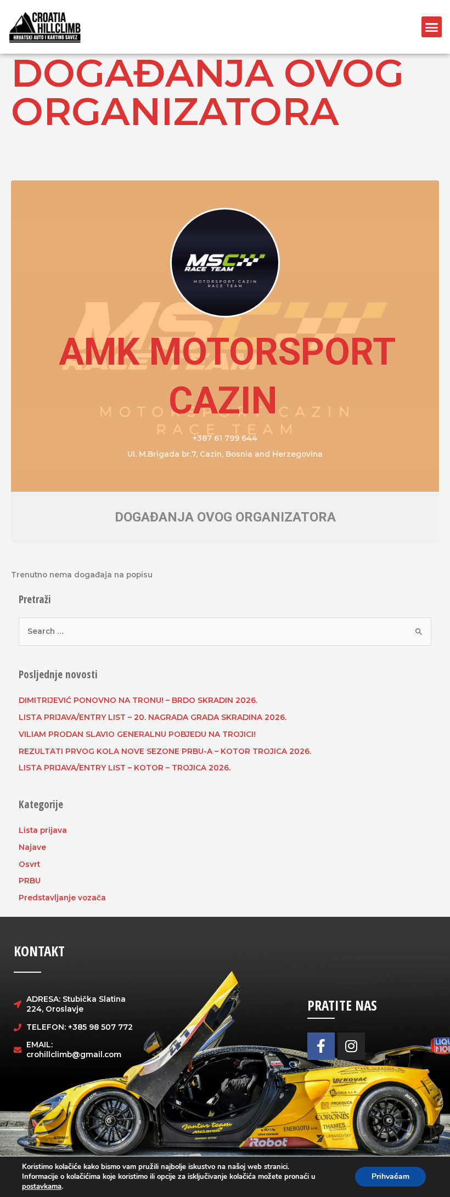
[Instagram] (351, 1046)
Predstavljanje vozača (62, 897)
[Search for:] (225, 631)
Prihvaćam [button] (390, 1176)
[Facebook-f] (321, 1046)
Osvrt (29, 864)
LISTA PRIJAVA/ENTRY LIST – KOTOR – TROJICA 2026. (124, 767)
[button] (431, 26)
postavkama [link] (41, 1187)
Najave (32, 847)
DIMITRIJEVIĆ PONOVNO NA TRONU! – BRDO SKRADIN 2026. (138, 700)
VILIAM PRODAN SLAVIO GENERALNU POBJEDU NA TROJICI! (137, 734)
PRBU (30, 880)
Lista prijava (43, 830)
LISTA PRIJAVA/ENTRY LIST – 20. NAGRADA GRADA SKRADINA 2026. (152, 717)
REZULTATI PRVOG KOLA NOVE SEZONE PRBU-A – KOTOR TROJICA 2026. (165, 751)
